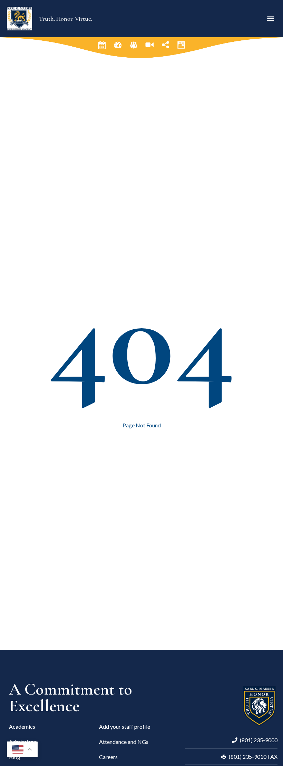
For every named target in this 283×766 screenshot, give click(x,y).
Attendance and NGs (123, 741)
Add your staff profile (124, 726)
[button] (270, 18)
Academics (22, 726)
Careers (108, 757)
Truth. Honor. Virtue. (65, 18)
